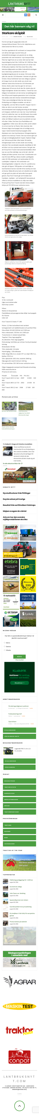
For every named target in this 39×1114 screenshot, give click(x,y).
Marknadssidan (9, 793)
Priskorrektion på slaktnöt (18, 921)
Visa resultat (19, 660)
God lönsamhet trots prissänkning (21, 907)
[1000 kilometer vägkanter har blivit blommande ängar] (26, 406)
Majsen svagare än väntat (14, 511)
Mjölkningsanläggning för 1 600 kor (21, 880)
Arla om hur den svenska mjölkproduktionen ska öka (15, 518)
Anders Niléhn (18, 36)
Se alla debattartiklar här (12, 463)
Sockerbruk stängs (16, 886)
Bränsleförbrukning (11, 799)
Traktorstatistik (10, 787)
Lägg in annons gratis (11, 736)
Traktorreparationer (11, 812)
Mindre (8, 650)
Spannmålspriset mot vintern (19, 900)
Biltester (30, 36)
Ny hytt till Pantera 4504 (9, 411)
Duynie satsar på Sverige (14, 499)
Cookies (19, 1093)
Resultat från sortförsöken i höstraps (19, 505)
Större (8, 643)
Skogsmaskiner (9, 844)
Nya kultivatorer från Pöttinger (16, 493)
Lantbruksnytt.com (19, 1079)
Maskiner (7, 831)
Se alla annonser (9, 730)
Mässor (6, 806)
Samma (8, 646)
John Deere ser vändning (17, 893)
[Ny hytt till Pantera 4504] (9, 406)
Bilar (6, 837)
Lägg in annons (10, 767)
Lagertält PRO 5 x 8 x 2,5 (23, 750)
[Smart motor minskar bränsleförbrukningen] (9, 421)
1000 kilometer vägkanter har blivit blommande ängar (24, 413)
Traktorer (7, 825)
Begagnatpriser (9, 781)
